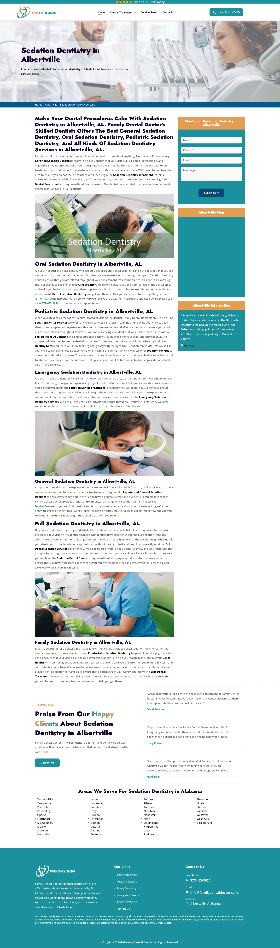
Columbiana (151, 822)
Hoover (94, 799)
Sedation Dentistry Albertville (77, 104)
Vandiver (202, 811)
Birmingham (204, 822)
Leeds (147, 830)
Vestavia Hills (45, 799)
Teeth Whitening (127, 875)
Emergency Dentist (128, 895)
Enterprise (96, 819)
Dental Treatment (121, 12)
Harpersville (151, 826)
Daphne (95, 830)
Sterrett (201, 807)
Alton (147, 819)
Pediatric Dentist (127, 881)
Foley (93, 811)
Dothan (95, 822)
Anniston (149, 807)
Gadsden (95, 807)
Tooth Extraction (127, 902)
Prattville (42, 807)
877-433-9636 (229, 12)
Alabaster (149, 815)
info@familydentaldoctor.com (214, 892)
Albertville (51, 104)
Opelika (42, 815)
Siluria (200, 803)
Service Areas (149, 12)
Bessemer (96, 834)
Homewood (97, 803)
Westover (202, 815)
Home (101, 12)
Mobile (41, 826)
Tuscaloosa (44, 803)
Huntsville (43, 834)
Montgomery (45, 822)
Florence (95, 815)
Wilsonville (203, 819)
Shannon (202, 799)
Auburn (148, 799)
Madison (42, 830)
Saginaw (149, 834)
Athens (148, 803)
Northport (43, 819)
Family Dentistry (126, 888)
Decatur (95, 826)
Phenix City (44, 811)
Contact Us (169, 12)
